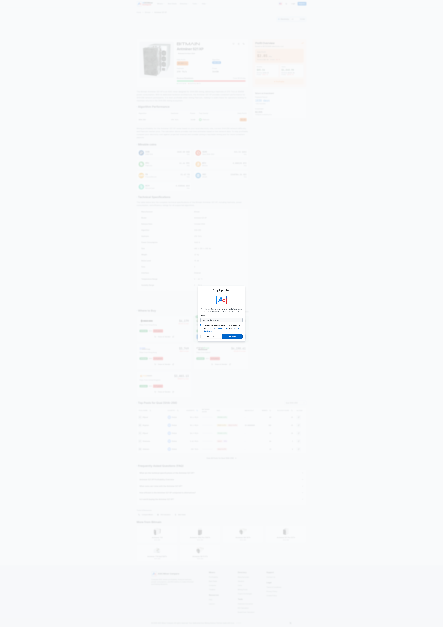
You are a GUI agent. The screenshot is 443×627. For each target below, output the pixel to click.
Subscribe (232, 336)
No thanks (211, 336)
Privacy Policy (212, 328)
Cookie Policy (223, 328)
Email (202, 316)
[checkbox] (201, 325)
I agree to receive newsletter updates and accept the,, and (223, 328)
